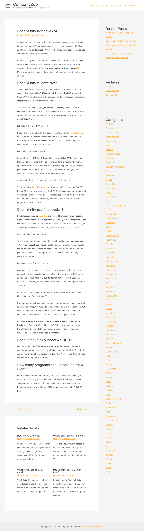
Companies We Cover (111, 5)
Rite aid (109, 364)
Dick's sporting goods (115, 205)
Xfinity (20, 35)
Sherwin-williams (113, 399)
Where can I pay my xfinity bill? (69, 435)
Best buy (110, 175)
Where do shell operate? (117, 58)
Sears (108, 382)
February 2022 (112, 91)
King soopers (112, 296)
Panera (109, 347)
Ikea (107, 283)
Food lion (110, 244)
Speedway (110, 407)
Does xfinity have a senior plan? (67, 471)
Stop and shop (112, 420)
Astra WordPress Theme (93, 526)
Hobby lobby (111, 274)
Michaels (110, 326)
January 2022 (112, 95)
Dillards (109, 210)
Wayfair (109, 459)
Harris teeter (111, 270)
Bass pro (110, 162)
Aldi (107, 145)
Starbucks (110, 416)
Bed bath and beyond (116, 167)
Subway (109, 425)
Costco (109, 201)
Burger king (111, 184)
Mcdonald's (111, 321)
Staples (109, 412)
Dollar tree (110, 223)
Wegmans (110, 463)
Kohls (108, 300)
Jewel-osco (111, 291)
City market (111, 197)
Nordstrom (110, 330)
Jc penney (110, 287)
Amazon (109, 150)
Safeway (110, 373)
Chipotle (109, 192)
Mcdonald (110, 317)
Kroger (109, 304)
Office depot (111, 334)
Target (109, 429)
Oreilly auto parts (113, 343)
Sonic (108, 403)
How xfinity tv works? (28, 435)
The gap (109, 433)
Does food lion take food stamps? (121, 41)
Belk (108, 171)
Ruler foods (111, 369)
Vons (108, 446)
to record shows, (78, 133)
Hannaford (110, 265)
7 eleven (109, 124)
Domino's (110, 227)
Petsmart (110, 356)
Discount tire (111, 214)
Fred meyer (111, 253)
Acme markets (112, 137)
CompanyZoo (25, 4)
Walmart (109, 455)
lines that (43, 216)
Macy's (109, 313)
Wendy (109, 468)
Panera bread (112, 351)
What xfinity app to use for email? (31, 471)
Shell (108, 394)
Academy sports (113, 128)
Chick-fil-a (110, 188)
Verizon (109, 442)
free (80, 68)
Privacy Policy (131, 5)
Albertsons (111, 141)
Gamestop (110, 257)
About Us (94, 5)
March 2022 (111, 86)
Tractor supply (112, 437)
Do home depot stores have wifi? (121, 53)
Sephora (109, 386)
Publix (108, 360)
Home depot (111, 278)
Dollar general (112, 218)
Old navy (110, 339)
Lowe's (109, 309)
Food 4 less (111, 240)
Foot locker (111, 248)
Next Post (83, 409)
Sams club (110, 377)
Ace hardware (112, 132)
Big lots (109, 180)
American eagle (113, 154)
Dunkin (109, 231)
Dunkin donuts (112, 235)
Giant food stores (114, 261)
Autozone (110, 158)
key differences (39, 187)
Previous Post (22, 409)
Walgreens (110, 450)
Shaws (109, 390)
